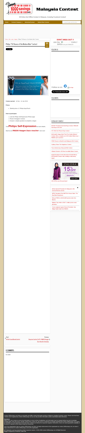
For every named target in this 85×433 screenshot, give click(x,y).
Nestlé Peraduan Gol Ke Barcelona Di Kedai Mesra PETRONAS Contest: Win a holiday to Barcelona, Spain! (64, 156)
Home (6, 22)
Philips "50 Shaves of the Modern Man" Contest (21, 44)
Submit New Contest (43, 22)
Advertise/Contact (30, 22)
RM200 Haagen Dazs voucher (26, 131)
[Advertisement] (42, 30)
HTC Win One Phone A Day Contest (60, 130)
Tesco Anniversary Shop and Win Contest (61, 148)
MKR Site (23, 431)
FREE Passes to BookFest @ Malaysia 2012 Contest (64, 141)
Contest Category (16, 22)
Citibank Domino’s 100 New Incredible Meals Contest (64, 151)
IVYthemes (17, 431)
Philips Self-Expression (22, 126)
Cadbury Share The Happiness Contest (61, 144)
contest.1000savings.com (49, 430)
